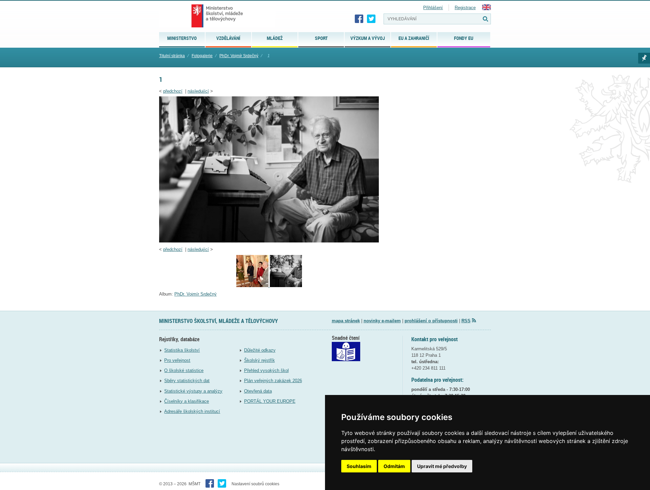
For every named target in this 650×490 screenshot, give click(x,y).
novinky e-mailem (382, 320)
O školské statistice (183, 370)
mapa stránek (346, 320)
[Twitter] (371, 19)
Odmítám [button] (394, 466)
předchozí (172, 91)
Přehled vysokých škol (266, 370)
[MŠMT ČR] (217, 15)
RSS (466, 320)
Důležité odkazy (260, 350)
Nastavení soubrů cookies (255, 484)
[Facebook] (359, 19)
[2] (253, 285)
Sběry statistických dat (187, 380)
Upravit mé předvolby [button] (442, 466)
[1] (269, 240)
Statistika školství (182, 350)
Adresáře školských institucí (192, 411)
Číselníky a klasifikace (186, 401)
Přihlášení (433, 7)
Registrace (465, 7)
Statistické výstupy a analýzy (193, 391)
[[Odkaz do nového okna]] (346, 359)
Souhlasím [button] (359, 466)
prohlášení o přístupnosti (431, 320)
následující (198, 91)
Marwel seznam (644, 58)
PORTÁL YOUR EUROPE (270, 401)
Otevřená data (258, 391)
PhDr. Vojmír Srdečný (238, 55)
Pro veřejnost (177, 360)
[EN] (486, 8)
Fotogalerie (202, 55)
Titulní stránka (172, 55)
